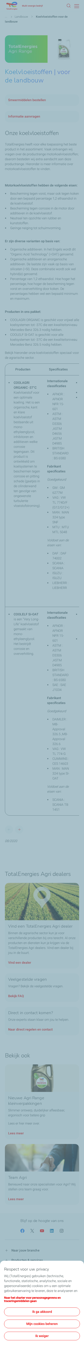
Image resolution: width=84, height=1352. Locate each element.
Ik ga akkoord (42, 1312)
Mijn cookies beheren (42, 1324)
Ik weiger (42, 1336)
